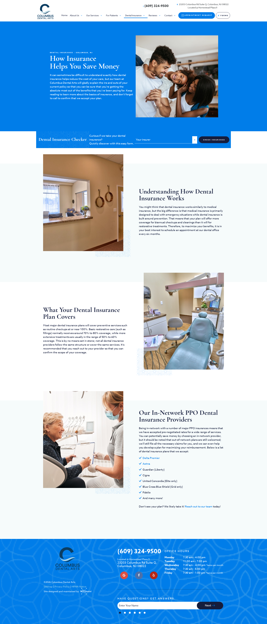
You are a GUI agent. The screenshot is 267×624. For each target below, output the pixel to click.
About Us (74, 15)
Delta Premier (151, 458)
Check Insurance (214, 140)
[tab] (120, 613)
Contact (168, 15)
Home (64, 15)
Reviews (153, 15)
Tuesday (170, 561)
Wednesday (172, 565)
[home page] (45, 11)
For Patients (112, 15)
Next (208, 605)
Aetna (146, 464)
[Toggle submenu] (81, 15)
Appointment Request (198, 15)
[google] (124, 575)
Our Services (92, 15)
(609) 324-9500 (156, 6)
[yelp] (154, 575)
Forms (224, 15)
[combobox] (166, 139)
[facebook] (139, 575)
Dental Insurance (133, 15)
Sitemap (48, 586)
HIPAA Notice (79, 586)
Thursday (170, 569)
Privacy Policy (62, 586)
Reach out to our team (198, 506)
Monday (169, 557)
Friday (168, 573)
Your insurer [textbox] (143, 140)
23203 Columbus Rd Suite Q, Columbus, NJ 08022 (137, 563)
